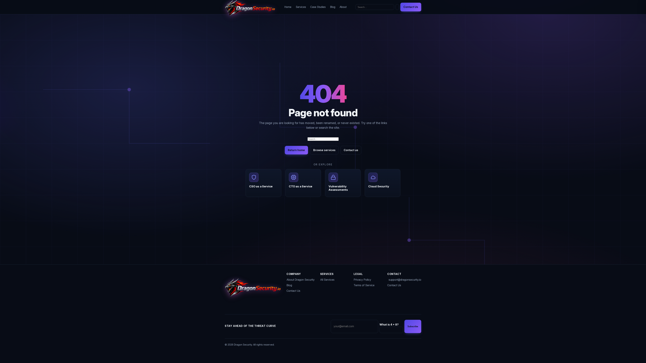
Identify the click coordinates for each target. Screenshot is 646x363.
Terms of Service (364, 285)
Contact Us (410, 7)
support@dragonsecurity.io (405, 279)
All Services (327, 279)
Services (301, 7)
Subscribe (412, 326)
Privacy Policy (362, 279)
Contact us (351, 150)
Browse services (324, 150)
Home (287, 7)
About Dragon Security (300, 279)
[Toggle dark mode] (397, 7)
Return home (296, 150)
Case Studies (318, 7)
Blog (332, 7)
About (343, 7)
